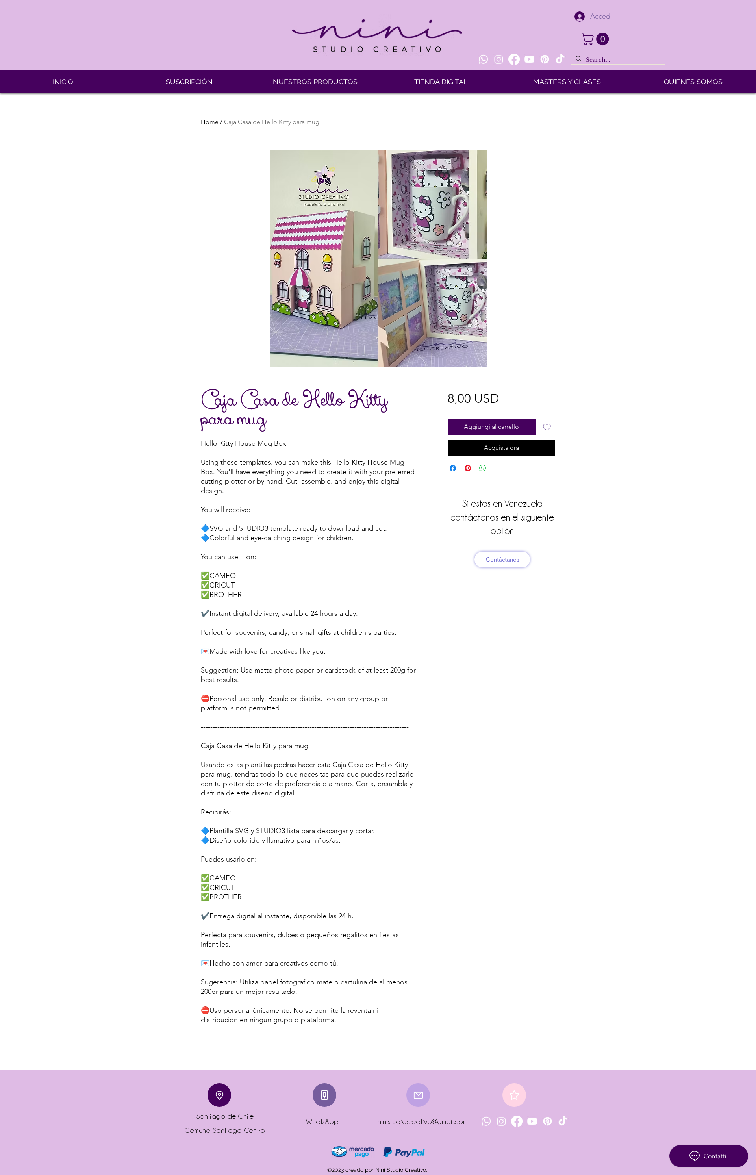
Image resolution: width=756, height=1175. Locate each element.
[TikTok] (560, 59)
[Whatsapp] (483, 59)
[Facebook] (514, 59)
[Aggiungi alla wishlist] (547, 427)
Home (210, 122)
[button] (596, 39)
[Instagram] (498, 59)
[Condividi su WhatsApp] (482, 468)
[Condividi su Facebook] (453, 468)
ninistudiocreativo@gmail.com (422, 1121)
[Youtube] (529, 59)
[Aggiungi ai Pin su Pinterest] (467, 468)
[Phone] (324, 1095)
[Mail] (418, 1095)
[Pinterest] (544, 59)
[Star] (514, 1095)
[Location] (219, 1095)
